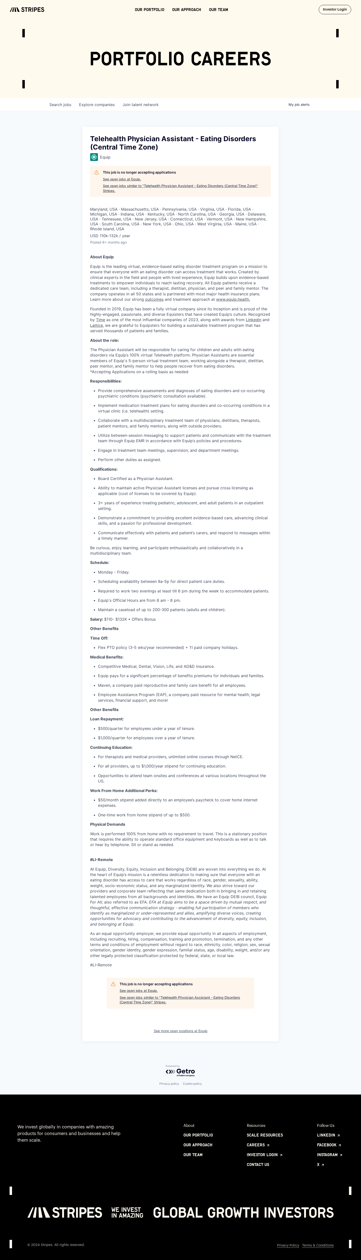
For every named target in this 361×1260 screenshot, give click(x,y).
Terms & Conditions (318, 1245)
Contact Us (258, 1164)
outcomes (154, 299)
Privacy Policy (288, 1245)
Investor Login (337, 9)
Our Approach (186, 9)
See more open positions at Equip (181, 1031)
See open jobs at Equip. (122, 179)
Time (100, 319)
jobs (60, 104)
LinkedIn (326, 1135)
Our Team (218, 9)
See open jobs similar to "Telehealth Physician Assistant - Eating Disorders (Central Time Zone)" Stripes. (180, 188)
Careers (256, 1144)
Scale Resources (265, 1135)
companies (97, 104)
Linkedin (253, 319)
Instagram (328, 1154)
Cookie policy (192, 1083)
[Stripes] (27, 9)
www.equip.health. (233, 299)
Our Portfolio (149, 9)
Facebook (327, 1144)
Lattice (96, 325)
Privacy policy (169, 1083)
